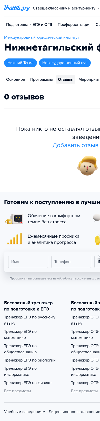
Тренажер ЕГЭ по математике (20, 334)
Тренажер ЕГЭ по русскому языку (29, 320)
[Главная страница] (17, 8)
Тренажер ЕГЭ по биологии (30, 360)
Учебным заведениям (24, 411)
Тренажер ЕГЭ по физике (28, 382)
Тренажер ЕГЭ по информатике (20, 371)
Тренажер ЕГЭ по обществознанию (20, 349)
